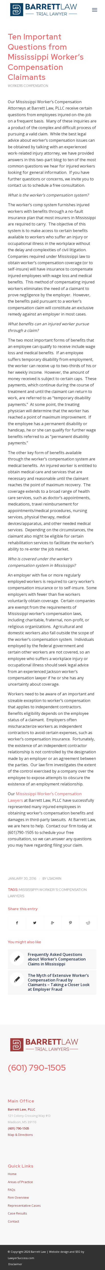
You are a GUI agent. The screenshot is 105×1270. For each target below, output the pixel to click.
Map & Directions (20, 1134)
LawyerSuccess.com (21, 1258)
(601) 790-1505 (37, 1067)
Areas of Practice (20, 1182)
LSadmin (54, 879)
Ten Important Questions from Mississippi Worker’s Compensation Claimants (46, 56)
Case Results (17, 1213)
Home (12, 1174)
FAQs (11, 1189)
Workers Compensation (28, 86)
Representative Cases (24, 1205)
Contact (13, 1221)
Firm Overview (18, 1197)
